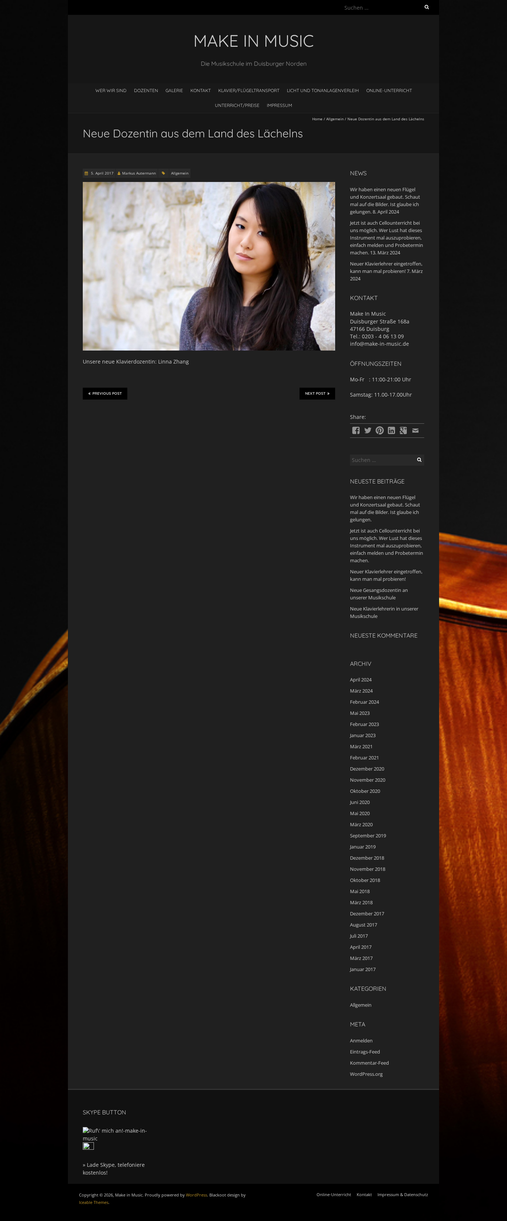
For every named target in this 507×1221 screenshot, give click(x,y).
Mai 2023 (360, 713)
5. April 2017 (102, 173)
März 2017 (361, 958)
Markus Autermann (139, 173)
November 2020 (367, 779)
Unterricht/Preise (237, 105)
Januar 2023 (363, 735)
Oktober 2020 (365, 791)
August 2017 (363, 924)
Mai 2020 (360, 813)
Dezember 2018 (367, 857)
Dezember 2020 (367, 768)
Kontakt (200, 90)
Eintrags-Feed (365, 1051)
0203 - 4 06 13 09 (383, 336)
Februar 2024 (364, 702)
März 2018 (361, 902)
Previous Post (107, 393)
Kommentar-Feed (369, 1062)
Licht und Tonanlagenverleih (323, 90)
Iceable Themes (93, 1202)
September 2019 (368, 835)
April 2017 (361, 947)
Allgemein (335, 118)
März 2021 (361, 746)
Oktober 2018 (365, 880)
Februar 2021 (364, 757)
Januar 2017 (363, 969)
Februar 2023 (364, 724)
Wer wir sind (111, 90)
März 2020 (361, 824)
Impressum (279, 105)
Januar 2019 (363, 846)
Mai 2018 (360, 891)
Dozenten (146, 90)
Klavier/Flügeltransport (248, 90)
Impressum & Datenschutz (402, 1194)
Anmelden (361, 1040)
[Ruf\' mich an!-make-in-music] (120, 1130)
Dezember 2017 (367, 913)
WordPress (196, 1195)
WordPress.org (366, 1074)
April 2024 (361, 679)
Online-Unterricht (389, 90)
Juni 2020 (360, 802)
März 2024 (361, 690)
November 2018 (367, 869)
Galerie (174, 90)
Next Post (315, 393)
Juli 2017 (359, 935)
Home (317, 118)
